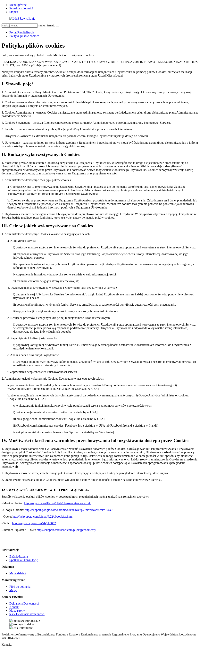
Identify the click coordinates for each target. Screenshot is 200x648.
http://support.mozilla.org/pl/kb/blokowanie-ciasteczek (57, 503)
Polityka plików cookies (24, 36)
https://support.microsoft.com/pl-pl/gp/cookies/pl (66, 530)
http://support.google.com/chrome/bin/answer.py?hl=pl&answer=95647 (69, 510)
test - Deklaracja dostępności (27, 614)
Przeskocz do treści (21, 8)
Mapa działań (17, 573)
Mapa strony (17, 610)
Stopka (13, 12)
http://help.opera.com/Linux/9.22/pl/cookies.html (42, 516)
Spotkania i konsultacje (23, 560)
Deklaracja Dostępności (24, 603)
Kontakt (14, 607)
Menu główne (18, 4)
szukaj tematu (46, 25)
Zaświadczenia (18, 556)
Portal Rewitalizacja (21, 32)
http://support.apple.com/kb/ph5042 (34, 523)
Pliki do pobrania (19, 586)
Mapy (13, 590)
